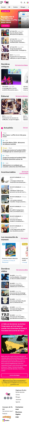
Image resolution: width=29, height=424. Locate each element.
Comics (18, 394)
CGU (17, 417)
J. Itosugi (24, 262)
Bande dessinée (20, 392)
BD (3, 244)
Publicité (4, 413)
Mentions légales (18, 413)
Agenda (18, 402)
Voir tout (25, 127)
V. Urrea (11, 260)
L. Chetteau (5, 260)
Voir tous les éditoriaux (22, 96)
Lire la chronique (14, 375)
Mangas (25, 244)
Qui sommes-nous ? (7, 411)
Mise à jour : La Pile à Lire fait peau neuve (13, 21)
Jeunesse (18, 399)
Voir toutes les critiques (21, 65)
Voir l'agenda (24, 238)
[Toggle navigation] (1, 2)
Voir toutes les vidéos (22, 270)
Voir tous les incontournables (23, 172)
